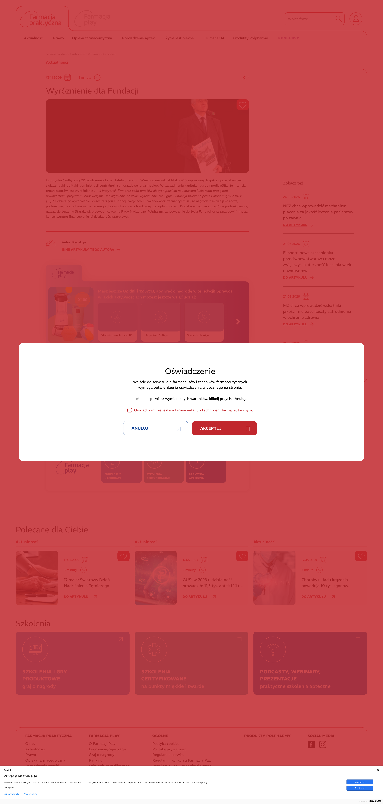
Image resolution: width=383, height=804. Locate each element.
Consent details (11, 794)
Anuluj (140, 428)
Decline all (360, 788)
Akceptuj (211, 428)
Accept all (360, 782)
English (8, 770)
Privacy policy (30, 794)
